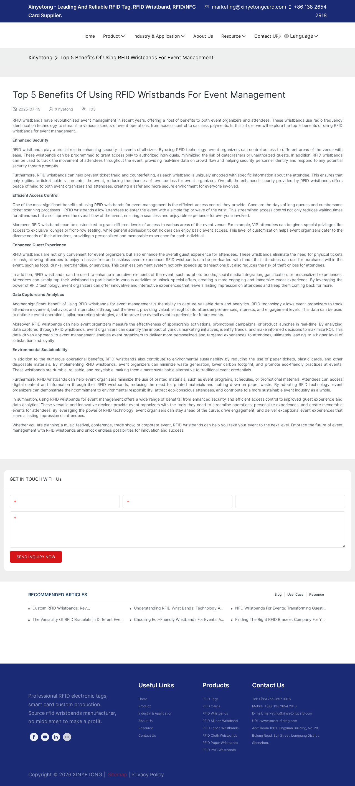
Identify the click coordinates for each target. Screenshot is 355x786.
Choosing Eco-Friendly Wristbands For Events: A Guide (179, 619)
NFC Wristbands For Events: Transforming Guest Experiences (281, 608)
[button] (279, 36)
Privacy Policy (147, 774)
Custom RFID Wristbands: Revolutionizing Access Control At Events (61, 608)
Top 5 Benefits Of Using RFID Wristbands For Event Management (137, 57)
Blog (278, 594)
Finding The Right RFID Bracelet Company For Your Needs (281, 619)
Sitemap (116, 774)
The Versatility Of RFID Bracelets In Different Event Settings (78, 619)
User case (295, 594)
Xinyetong (40, 57)
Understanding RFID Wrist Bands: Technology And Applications (179, 608)
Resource (316, 594)
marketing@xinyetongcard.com (249, 7)
